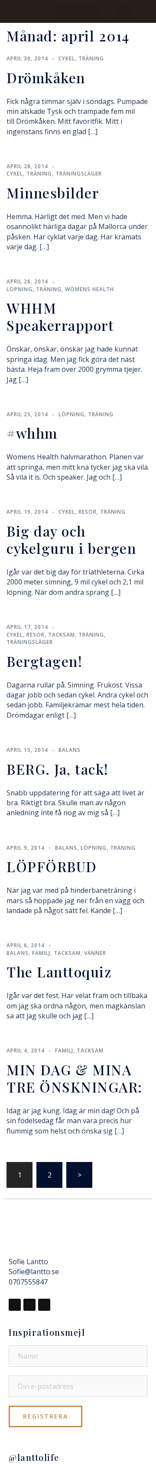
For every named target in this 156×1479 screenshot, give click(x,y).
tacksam (61, 634)
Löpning (19, 289)
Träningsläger (78, 173)
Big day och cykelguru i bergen (71, 539)
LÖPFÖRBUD (51, 866)
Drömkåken (45, 77)
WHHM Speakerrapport (60, 316)
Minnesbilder (52, 192)
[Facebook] (15, 1305)
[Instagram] (29, 1305)
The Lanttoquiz (58, 971)
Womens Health (89, 289)
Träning (91, 58)
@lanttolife (34, 1457)
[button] (77, 11)
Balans (69, 750)
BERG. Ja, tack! (57, 769)
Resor (87, 511)
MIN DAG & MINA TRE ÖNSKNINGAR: (74, 1078)
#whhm (32, 433)
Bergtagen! (44, 661)
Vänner (95, 953)
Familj (41, 953)
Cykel (66, 58)
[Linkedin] (44, 1305)
